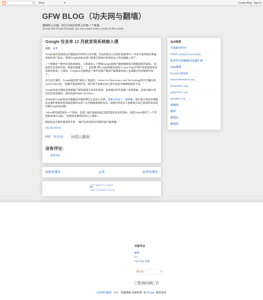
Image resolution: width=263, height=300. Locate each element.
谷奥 (55, 48)
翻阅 (173, 111)
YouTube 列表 (142, 261)
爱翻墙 (174, 104)
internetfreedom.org (182, 79)
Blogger (151, 292)
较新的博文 (53, 172)
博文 (142, 271)
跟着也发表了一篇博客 (120, 99)
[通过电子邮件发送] (73, 137)
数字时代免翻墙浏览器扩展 (186, 60)
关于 (116, 292)
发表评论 (55, 155)
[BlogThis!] (77, 137)
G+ (136, 256)
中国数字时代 (178, 47)
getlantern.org (179, 92)
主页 (102, 172)
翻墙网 (174, 123)
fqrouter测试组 (179, 73)
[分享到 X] (80, 137)
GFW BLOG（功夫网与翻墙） (94, 16)
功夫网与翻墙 (103, 292)
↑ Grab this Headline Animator (102, 190)
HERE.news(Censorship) (185, 54)
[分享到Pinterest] (88, 137)
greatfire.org (177, 98)
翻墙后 (174, 117)
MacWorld (55, 127)
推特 (136, 252)
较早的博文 (150, 172)
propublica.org (179, 85)
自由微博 (175, 66)
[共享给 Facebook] (84, 137)
